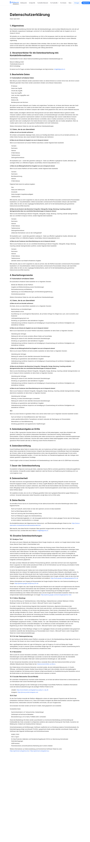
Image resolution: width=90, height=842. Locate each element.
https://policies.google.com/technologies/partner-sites (56, 595)
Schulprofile (32, 2)
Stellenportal (23, 2)
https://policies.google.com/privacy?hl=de (26, 583)
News (70, 2)
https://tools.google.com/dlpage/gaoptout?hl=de (64, 578)
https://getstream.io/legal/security (19, 751)
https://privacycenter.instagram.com (28, 692)
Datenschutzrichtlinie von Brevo (46, 664)
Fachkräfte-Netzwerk (42, 2)
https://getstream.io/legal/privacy (39, 751)
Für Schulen (63, 2)
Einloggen (76, 2)
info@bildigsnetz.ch (59, 69)
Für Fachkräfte (54, 2)
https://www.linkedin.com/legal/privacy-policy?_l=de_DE (32, 690)
